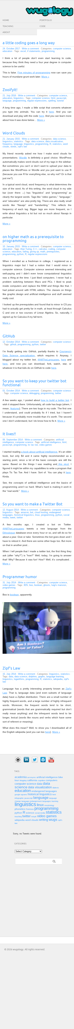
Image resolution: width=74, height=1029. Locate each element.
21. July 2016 (9, 95)
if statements (33, 51)
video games (45, 445)
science (30, 813)
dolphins (33, 676)
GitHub (9, 336)
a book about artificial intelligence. (39, 451)
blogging (23, 780)
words (13, 146)
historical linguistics (24, 515)
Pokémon (30, 809)
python (20, 254)
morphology (49, 805)
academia (21, 777)
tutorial (60, 100)
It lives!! (9, 434)
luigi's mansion (58, 585)
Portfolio (46, 20)
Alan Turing (26, 249)
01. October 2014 (11, 390)
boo (31, 585)
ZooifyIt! (10, 90)
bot (31, 512)
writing (43, 820)
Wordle (23, 157)
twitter (43, 344)
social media (40, 813)
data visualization (54, 141)
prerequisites (53, 251)
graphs (41, 676)
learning (55, 801)
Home (6, 20)
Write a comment (30, 48)
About (6, 32)
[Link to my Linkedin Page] (26, 759)
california (32, 780)
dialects (55, 788)
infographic (19, 798)
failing (26, 251)
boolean (38, 585)
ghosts (46, 585)
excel (23, 51)
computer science (62, 48)
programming (48, 51)
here (51, 111)
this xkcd (63, 464)
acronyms (31, 777)
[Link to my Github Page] (18, 760)
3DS (26, 585)
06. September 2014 (13, 439)
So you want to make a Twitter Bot (32, 504)
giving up (34, 251)
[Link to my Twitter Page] (35, 760)
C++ (35, 249)
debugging (34, 393)
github (13, 344)
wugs (53, 820)
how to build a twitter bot (55, 400)
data (11, 676)
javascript (61, 98)
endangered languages (44, 791)
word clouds (31, 820)
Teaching (8, 26)
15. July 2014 (9, 674)
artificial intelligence (51, 442)
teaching (18, 816)
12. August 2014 (11, 509)
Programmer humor (20, 577)
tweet (12, 517)
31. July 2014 (9, 582)
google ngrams (21, 794)
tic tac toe (33, 445)
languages (46, 801)
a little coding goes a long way (29, 43)
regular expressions (37, 100)
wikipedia (57, 679)
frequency (7, 144)
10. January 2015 (11, 246)
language (7, 100)
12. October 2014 (11, 342)
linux (37, 515)
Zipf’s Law (11, 668)
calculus (43, 249)
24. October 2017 (11, 48)
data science (59, 139)
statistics (18, 141)
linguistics (19, 98)
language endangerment (32, 801)
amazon (25, 512)
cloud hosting (41, 512)
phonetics (20, 809)
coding (51, 249)
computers (51, 780)
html (53, 98)
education (7, 51)
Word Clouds (14, 133)
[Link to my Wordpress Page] (43, 759)
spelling (52, 100)
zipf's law (22, 146)
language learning (55, 676)
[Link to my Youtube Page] (51, 759)
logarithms (19, 679)
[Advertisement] (19, 885)
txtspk (33, 816)
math (42, 251)
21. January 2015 (11, 139)
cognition (41, 780)
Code (42, 26)
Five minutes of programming (34, 72)
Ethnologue (9, 532)
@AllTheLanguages (48, 359)
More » (45, 76)
